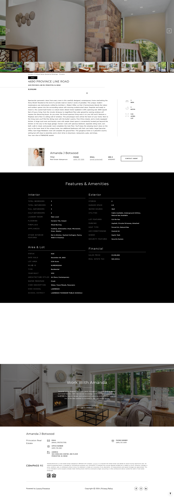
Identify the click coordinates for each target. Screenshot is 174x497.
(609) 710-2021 (57, 448)
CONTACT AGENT (131, 158)
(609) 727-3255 (78, 159)
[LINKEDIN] (146, 488)
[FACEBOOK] (136, 488)
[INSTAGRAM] (141, 488)
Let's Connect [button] (87, 408)
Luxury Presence (43, 489)
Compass (95, 463)
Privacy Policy (107, 489)
